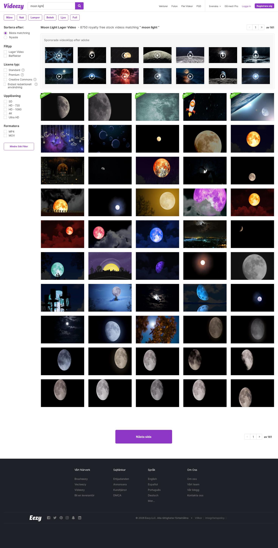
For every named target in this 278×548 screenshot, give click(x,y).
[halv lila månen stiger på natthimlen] (157, 266)
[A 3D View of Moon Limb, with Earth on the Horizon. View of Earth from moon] (223, 76)
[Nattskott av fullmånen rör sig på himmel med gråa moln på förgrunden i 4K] (62, 361)
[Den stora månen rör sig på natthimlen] (252, 266)
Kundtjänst (120, 489)
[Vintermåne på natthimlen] (252, 234)
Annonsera (120, 484)
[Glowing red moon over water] (125, 76)
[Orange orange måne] (157, 139)
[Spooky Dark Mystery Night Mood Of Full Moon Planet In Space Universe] (157, 76)
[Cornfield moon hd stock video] (205, 171)
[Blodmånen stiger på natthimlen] (252, 202)
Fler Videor (187, 6)
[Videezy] (14, 6)
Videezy (80, 489)
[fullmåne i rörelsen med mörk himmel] (252, 171)
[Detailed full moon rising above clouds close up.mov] (125, 55)
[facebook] (48, 518)
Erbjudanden (121, 478)
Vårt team (193, 484)
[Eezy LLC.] (35, 517)
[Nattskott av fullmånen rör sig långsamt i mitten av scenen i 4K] (157, 393)
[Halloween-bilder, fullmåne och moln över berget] (110, 298)
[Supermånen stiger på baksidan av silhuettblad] (62, 266)
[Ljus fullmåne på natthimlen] (110, 202)
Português (154, 489)
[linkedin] (79, 518)
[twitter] (55, 518)
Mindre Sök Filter (19, 146)
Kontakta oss (195, 495)
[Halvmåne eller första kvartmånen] (62, 107)
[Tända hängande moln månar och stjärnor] (62, 139)
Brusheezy (81, 478)
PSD (198, 6)
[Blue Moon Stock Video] (62, 330)
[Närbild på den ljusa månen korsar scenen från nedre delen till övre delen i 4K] (205, 393)
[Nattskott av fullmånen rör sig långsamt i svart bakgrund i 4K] (62, 393)
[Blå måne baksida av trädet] (157, 171)
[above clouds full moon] (256, 55)
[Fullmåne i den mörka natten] (157, 202)
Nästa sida (143, 437)
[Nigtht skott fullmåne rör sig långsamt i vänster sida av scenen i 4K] (110, 393)
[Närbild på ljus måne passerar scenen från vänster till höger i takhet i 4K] (252, 393)
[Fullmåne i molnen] (110, 171)
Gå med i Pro (231, 6)
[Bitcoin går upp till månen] (205, 107)
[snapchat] (73, 518)
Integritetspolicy (214, 517)
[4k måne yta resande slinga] (157, 107)
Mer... (151, 500)
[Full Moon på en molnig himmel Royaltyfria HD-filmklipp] (157, 298)
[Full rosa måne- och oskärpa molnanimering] (110, 234)
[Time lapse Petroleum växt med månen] (205, 234)
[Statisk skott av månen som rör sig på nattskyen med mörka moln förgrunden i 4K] (205, 330)
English (152, 478)
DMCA (117, 495)
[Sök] (79, 5)
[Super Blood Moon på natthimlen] (62, 202)
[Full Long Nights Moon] (252, 298)
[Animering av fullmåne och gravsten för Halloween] (110, 266)
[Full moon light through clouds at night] (223, 55)
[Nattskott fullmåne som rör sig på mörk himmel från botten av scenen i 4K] (252, 330)
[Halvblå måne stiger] (205, 298)
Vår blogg (193, 489)
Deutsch (153, 495)
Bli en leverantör (84, 495)
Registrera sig (264, 6)
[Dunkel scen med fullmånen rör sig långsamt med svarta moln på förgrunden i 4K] (205, 361)
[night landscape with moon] (59, 76)
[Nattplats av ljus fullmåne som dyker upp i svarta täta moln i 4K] (252, 361)
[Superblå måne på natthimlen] (157, 234)
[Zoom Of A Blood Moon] (252, 139)
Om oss (192, 478)
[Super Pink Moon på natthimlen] (205, 202)
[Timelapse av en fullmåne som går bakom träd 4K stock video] (157, 330)
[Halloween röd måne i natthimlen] (62, 234)
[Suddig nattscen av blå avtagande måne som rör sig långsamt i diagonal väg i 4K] (110, 330)
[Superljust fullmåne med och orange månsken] (205, 266)
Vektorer (163, 6)
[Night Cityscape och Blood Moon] (62, 171)
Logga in (246, 6)
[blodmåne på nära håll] (205, 139)
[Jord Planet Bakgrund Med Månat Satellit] (252, 107)
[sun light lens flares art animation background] (256, 76)
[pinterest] (61, 518)
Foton (175, 6)
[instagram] (67, 518)
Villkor (198, 517)
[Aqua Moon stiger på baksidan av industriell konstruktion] (62, 298)
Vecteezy (80, 484)
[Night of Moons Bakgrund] (110, 139)
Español (153, 484)
